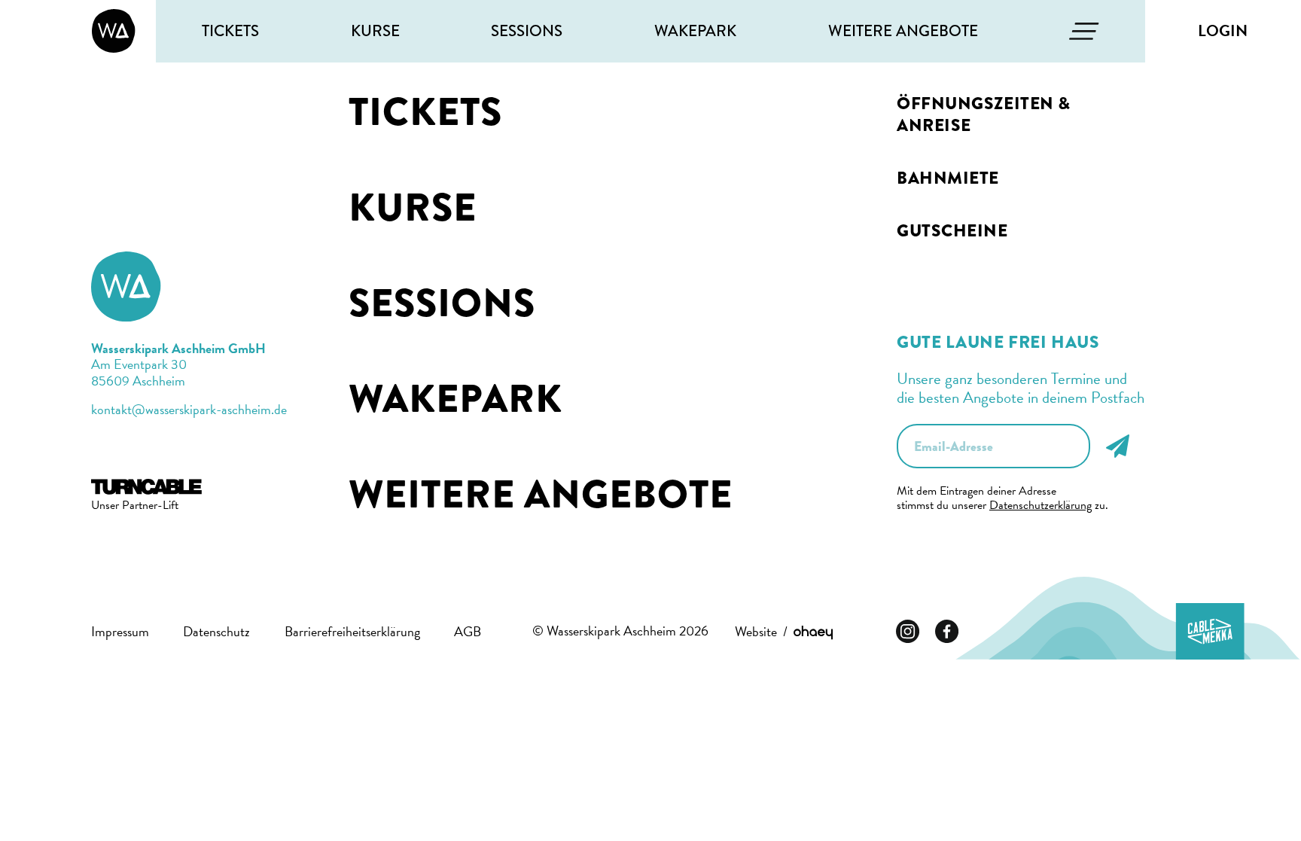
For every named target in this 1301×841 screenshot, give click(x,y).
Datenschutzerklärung (1040, 505)
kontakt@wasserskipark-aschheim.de (189, 409)
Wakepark (695, 31)
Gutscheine (952, 230)
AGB (467, 631)
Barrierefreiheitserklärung (352, 631)
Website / (764, 631)
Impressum (120, 631)
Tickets (230, 31)
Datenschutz (216, 631)
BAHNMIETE (948, 178)
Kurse (375, 31)
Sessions (526, 31)
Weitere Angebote (903, 31)
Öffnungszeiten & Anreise (984, 114)
